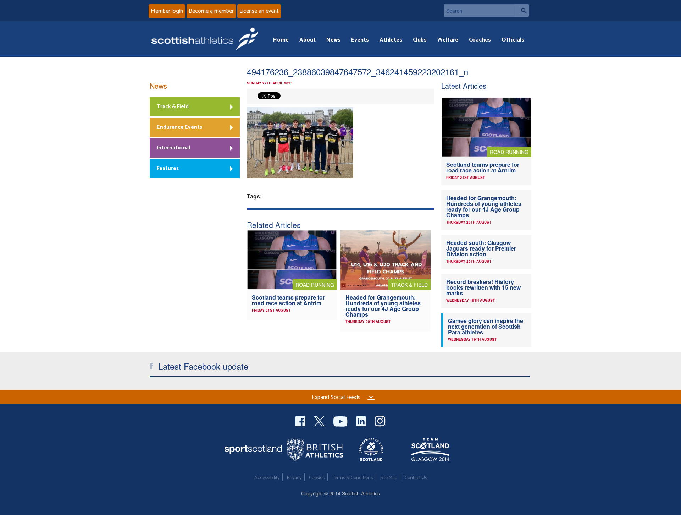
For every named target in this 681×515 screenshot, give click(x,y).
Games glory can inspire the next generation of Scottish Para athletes (485, 326)
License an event (259, 11)
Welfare (447, 40)
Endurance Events (179, 127)
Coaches (480, 40)
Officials (513, 40)
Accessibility (266, 478)
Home (281, 40)
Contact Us (416, 478)
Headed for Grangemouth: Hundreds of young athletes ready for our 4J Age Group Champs (383, 305)
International (173, 147)
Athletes (391, 40)
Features (168, 168)
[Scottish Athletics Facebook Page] (301, 420)
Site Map (388, 478)
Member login (167, 11)
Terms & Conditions (352, 478)
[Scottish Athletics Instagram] (380, 420)
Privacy (294, 478)
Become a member (211, 11)
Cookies (317, 478)
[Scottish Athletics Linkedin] (361, 420)
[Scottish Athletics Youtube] (341, 420)
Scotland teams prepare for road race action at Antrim (288, 300)
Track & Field (173, 106)
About (307, 40)
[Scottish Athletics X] (320, 420)
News (333, 40)
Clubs (420, 40)
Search (522, 10)
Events (360, 40)
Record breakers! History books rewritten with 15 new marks (483, 287)
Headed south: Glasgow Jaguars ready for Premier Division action (481, 248)
